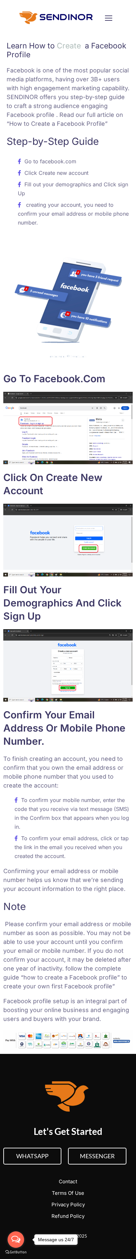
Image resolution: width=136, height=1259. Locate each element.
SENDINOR (22, 97)
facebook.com (59, 161)
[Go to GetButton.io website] (15, 1252)
